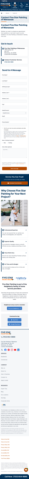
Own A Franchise (5, 374)
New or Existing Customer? (8, 140)
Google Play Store (15, 324)
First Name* (4, 75)
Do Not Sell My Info (5, 455)
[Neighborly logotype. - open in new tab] (4, 1)
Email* (3, 116)
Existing (10, 142)
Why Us (3, 368)
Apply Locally (4, 380)
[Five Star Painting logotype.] (8, 278)
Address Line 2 (5, 98)
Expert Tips (4, 388)
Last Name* (4, 80)
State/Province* (5, 110)
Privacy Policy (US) (5, 444)
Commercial (4, 359)
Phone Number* (5, 122)
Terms (17, 135)
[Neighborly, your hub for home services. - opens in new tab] (21, 278)
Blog (2, 391)
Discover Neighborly (13, 308)
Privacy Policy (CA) (5, 447)
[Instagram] (12, 350)
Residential (4, 356)
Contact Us (4, 377)
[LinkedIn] (18, 350)
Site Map (3, 398)
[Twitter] (2, 350)
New (5, 142)
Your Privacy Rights (5, 458)
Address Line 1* (5, 92)
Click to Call (22, 6)
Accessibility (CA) (5, 452)
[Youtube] (15, 350)
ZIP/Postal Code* (6, 86)
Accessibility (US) (5, 450)
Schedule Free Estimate (14, 6)
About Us (3, 371)
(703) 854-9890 (8, 62)
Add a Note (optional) (7, 146)
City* (3, 104)
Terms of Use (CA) (5, 441)
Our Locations (4, 394)
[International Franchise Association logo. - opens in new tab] (3, 405)
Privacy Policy (23, 135)
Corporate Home (5, 401)
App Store (15, 320)
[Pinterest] (9, 350)
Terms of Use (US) (5, 439)
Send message (14, 168)
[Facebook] (5, 350)
